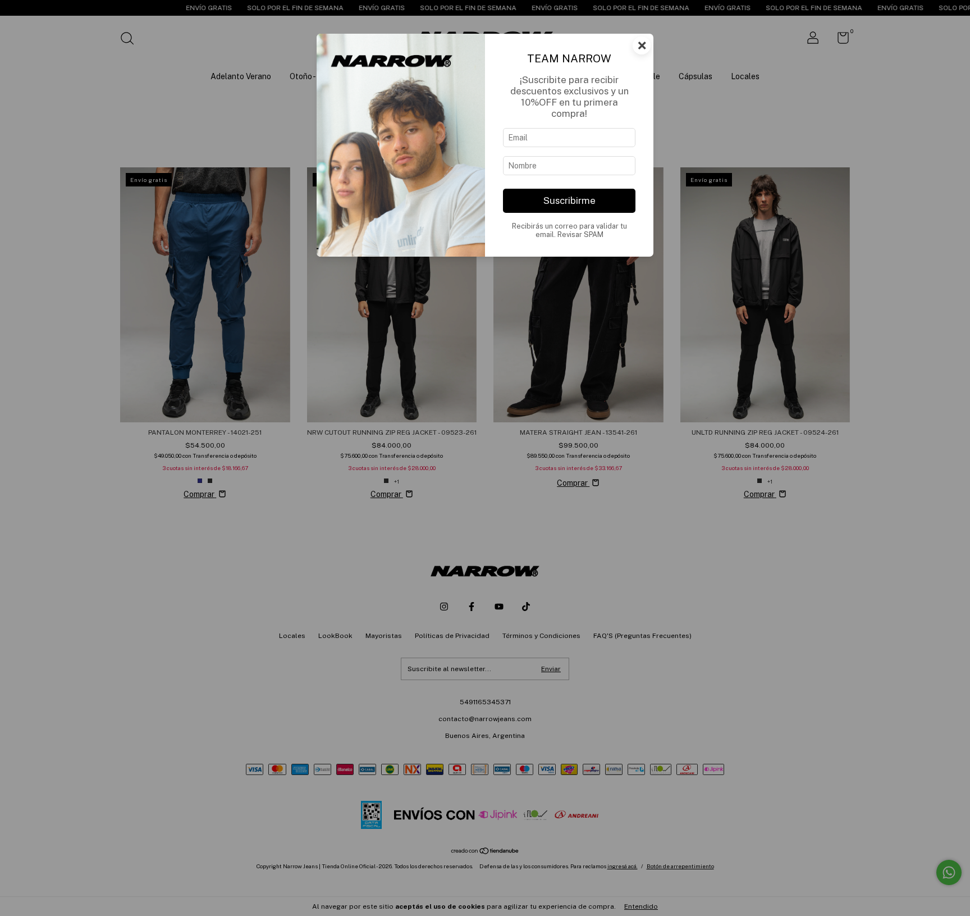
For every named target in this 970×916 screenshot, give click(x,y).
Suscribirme (569, 200)
